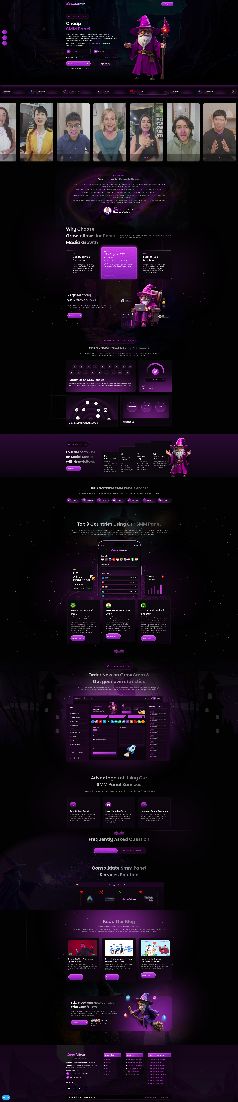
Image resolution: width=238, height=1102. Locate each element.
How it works (126, 4)
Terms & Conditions (150, 1097)
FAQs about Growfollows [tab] (131, 850)
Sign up (86, 68)
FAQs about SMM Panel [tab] (106, 850)
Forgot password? (111, 57)
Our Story (136, 4)
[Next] (121, 652)
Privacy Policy (164, 1097)
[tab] (73, 500)
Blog (117, 4)
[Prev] (116, 652)
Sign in (111, 4)
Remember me (73, 57)
